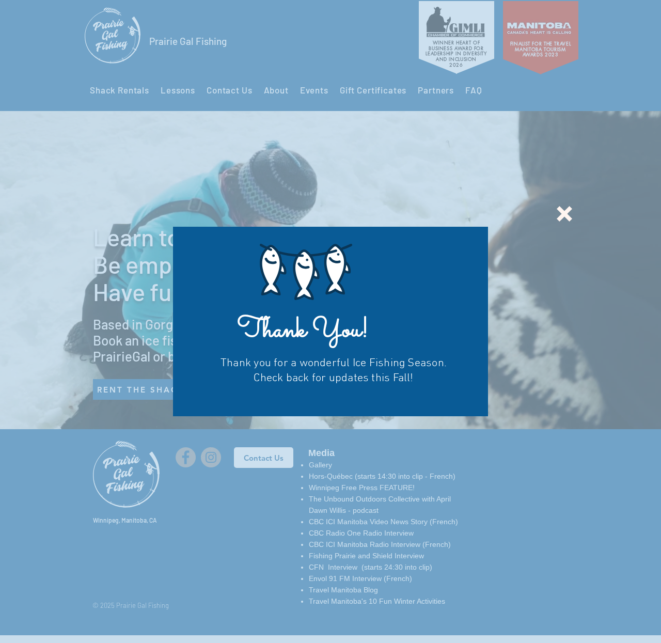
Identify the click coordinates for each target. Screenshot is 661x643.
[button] (564, 214)
